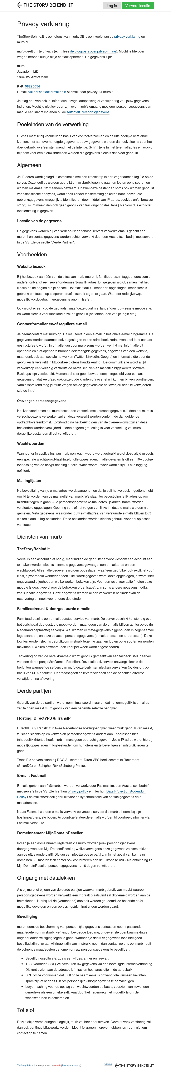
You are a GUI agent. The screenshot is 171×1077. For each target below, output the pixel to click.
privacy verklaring (127, 36)
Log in (112, 5)
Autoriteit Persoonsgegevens (88, 112)
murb (57, 1065)
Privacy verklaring (71, 1065)
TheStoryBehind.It (26, 1065)
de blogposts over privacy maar (93, 51)
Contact (108, 1063)
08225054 (32, 86)
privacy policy (78, 791)
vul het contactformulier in (47, 91)
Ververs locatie (137, 5)
